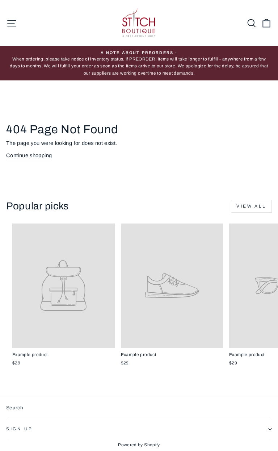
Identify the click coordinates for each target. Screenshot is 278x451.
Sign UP (19, 428)
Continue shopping (29, 155)
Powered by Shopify (139, 444)
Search (14, 407)
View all (251, 206)
